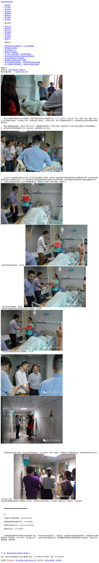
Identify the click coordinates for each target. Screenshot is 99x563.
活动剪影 (8, 37)
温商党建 (8, 13)
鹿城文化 (8, 15)
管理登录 (58, 560)
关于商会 (8, 7)
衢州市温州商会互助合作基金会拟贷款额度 (19, 56)
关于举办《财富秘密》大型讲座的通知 (18, 54)
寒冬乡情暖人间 (10, 50)
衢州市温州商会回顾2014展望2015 (18, 553)
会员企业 (8, 11)
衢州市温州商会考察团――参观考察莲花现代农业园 (22, 62)
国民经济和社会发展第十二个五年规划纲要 (19, 46)
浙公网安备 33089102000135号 (26, 560)
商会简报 (8, 33)
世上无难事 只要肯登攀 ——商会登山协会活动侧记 (22, 64)
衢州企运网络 (49, 560)
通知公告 (8, 26)
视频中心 (8, 39)
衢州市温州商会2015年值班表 (15, 58)
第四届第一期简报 (11, 48)
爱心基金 (8, 17)
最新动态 (8, 28)
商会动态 (8, 9)
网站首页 (8, 5)
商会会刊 (8, 31)
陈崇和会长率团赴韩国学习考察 (15, 60)
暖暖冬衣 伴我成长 (11, 52)
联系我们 (8, 19)
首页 (10, 70)
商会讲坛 (8, 35)
